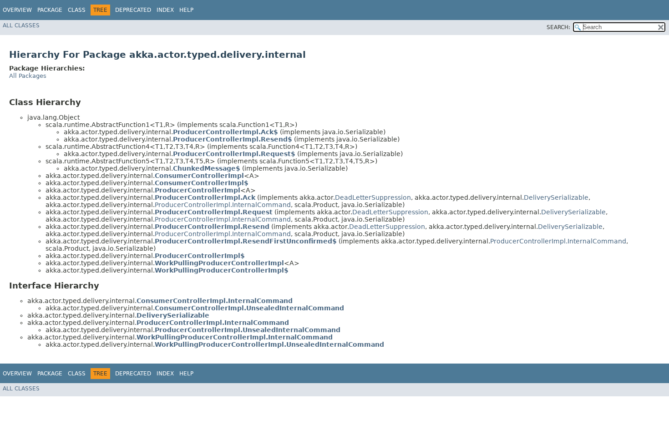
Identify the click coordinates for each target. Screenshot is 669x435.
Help (186, 10)
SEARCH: (558, 27)
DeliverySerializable (556, 197)
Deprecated (133, 10)
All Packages (27, 75)
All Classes (21, 25)
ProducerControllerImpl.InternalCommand (223, 204)
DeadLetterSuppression (373, 197)
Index (165, 10)
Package (49, 10)
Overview (17, 10)
